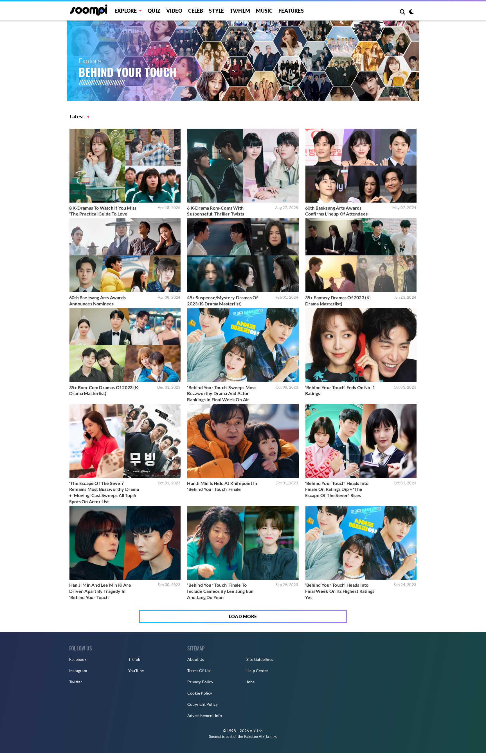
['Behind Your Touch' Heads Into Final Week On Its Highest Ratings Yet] (361, 543)
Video (174, 11)
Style (216, 11)
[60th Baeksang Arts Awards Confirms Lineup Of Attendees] (361, 166)
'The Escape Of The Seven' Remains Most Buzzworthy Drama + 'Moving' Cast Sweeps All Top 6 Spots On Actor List (104, 492)
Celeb (195, 11)
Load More (243, 616)
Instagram (78, 670)
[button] (79, 116)
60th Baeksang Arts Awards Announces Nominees (97, 300)
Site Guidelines (259, 659)
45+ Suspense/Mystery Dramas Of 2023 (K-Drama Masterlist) (222, 300)
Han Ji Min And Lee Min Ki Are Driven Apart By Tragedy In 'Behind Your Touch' (100, 591)
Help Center (257, 670)
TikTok (134, 659)
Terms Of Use (199, 670)
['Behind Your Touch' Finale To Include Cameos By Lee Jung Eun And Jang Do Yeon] (242, 543)
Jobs (250, 681)
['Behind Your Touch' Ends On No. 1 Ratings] (361, 345)
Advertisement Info (204, 715)
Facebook (78, 659)
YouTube (136, 670)
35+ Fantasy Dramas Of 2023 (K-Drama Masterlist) (338, 300)
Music (264, 11)
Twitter (75, 681)
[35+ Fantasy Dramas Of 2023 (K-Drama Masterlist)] (361, 255)
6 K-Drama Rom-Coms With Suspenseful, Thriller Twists (215, 211)
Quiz (154, 11)
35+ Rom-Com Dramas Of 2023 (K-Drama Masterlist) (104, 390)
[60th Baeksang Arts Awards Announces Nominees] (125, 255)
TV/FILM (240, 11)
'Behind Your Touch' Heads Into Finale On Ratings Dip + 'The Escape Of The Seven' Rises (337, 489)
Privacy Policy (200, 681)
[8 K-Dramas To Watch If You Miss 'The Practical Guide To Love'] (125, 166)
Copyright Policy (202, 704)
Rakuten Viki (254, 736)
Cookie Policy (199, 693)
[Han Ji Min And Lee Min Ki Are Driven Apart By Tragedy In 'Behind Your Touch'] (125, 543)
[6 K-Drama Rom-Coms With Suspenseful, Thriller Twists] (242, 166)
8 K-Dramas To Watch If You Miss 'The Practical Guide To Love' (102, 211)
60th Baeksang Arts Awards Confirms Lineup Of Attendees (336, 211)
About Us (195, 659)
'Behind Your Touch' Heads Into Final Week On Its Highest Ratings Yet (340, 591)
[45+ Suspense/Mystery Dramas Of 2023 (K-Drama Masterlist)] (242, 255)
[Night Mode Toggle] (411, 12)
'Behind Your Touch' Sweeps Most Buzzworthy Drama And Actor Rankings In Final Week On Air (221, 393)
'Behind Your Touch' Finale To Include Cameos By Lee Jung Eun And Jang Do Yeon (220, 591)
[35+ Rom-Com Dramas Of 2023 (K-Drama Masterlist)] (125, 345)
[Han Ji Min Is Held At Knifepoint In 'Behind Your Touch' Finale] (242, 441)
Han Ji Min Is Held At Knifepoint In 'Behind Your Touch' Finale (222, 486)
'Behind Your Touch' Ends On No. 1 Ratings (340, 390)
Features (291, 11)
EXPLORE (125, 11)
